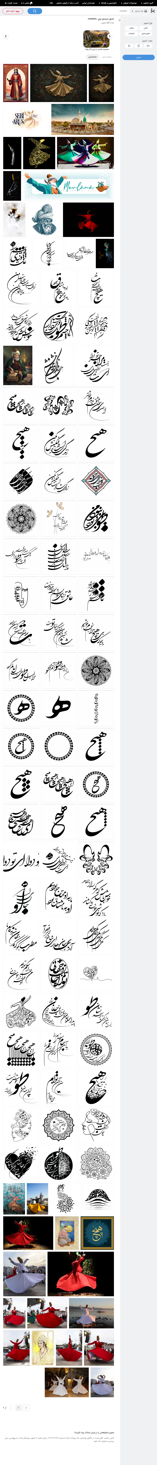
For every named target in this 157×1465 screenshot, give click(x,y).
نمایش (138, 57)
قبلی (26, 1408)
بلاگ (51, 3)
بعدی (11, 1408)
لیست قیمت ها (11, 3)
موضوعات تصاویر (130, 3)
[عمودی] (138, 45)
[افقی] (148, 45)
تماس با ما (25, 3)
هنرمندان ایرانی (88, 3)
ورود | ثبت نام (12, 11)
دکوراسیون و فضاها (109, 3)
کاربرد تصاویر (148, 3)
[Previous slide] (109, 36)
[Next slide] (6, 36)
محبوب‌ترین (107, 56)
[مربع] (129, 45)
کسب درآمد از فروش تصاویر (67, 3)
